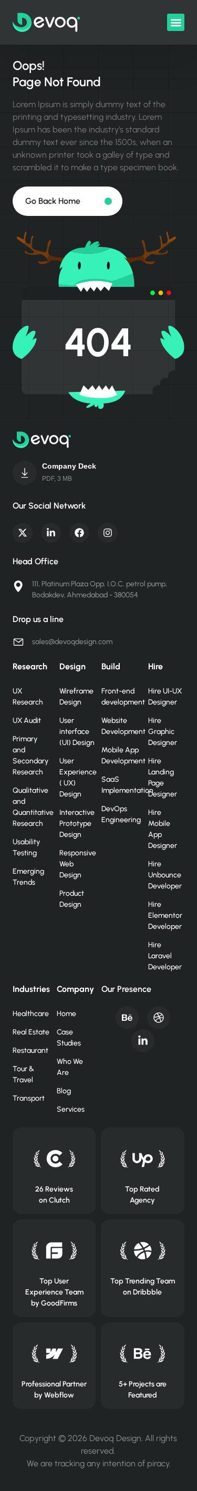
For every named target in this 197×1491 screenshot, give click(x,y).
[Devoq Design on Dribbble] (142, 1250)
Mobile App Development (119, 755)
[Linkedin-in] (51, 533)
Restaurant (30, 1050)
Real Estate (31, 1032)
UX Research (28, 697)
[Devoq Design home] (46, 22)
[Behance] (127, 1017)
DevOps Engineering (119, 814)
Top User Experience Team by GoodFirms (54, 1292)
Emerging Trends (28, 877)
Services (71, 1109)
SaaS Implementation (119, 785)
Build (110, 666)
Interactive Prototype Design (77, 823)
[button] (175, 22)
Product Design (71, 899)
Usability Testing (26, 847)
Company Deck (69, 466)
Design (72, 666)
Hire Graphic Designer (162, 731)
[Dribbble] (158, 1017)
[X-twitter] (23, 533)
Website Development (119, 726)
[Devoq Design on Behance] (142, 1353)
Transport (29, 1098)
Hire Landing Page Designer (162, 778)
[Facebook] (79, 533)
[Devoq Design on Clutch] (54, 1159)
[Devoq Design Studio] (54, 1250)
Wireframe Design (76, 697)
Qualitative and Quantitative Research (31, 807)
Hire (155, 666)
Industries (31, 989)
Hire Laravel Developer (165, 955)
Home (66, 1013)
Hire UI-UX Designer (165, 697)
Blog (64, 1090)
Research (30, 666)
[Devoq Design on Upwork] (142, 1159)
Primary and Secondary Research (30, 755)
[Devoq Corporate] (25, 473)
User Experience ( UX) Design (77, 778)
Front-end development (119, 697)
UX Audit (27, 720)
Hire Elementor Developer (165, 915)
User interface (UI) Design (77, 731)
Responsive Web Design (77, 863)
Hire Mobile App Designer (162, 829)
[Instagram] (108, 533)
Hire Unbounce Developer (165, 875)
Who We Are (70, 1067)
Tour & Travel (23, 1074)
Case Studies (69, 1038)
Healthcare (31, 1013)
